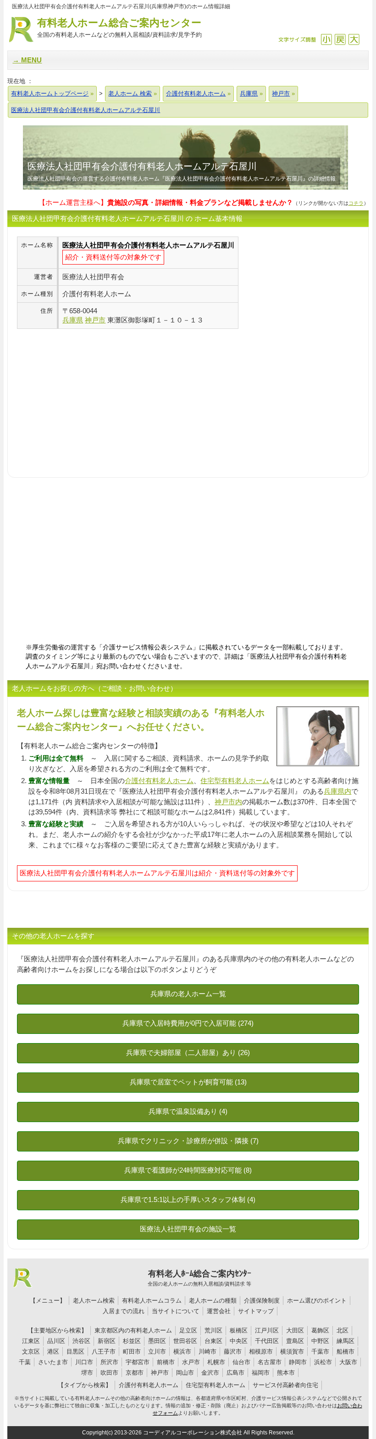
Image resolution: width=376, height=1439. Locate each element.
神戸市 (160, 1372)
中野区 (320, 1340)
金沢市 (210, 1372)
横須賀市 (292, 1351)
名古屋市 (270, 1362)
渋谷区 (81, 1340)
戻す (340, 39)
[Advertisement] (94, 393)
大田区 (295, 1330)
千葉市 (320, 1351)
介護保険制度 (262, 1300)
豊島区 (295, 1340)
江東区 (31, 1340)
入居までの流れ (123, 1311)
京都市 (135, 1372)
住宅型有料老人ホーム (234, 780)
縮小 (326, 39)
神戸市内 (228, 802)
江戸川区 (267, 1330)
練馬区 (345, 1340)
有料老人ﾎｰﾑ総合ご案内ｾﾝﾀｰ (199, 1278)
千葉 (25, 1362)
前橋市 (166, 1362)
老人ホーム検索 (94, 1300)
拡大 (353, 39)
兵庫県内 (337, 791)
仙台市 (241, 1362)
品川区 (56, 1340)
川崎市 (207, 1351)
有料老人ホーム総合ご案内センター (119, 27)
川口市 (84, 1362)
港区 (53, 1351)
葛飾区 (320, 1330)
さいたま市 (53, 1362)
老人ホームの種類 (213, 1300)
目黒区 (75, 1351)
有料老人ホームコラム (152, 1300)
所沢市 (109, 1362)
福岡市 (261, 1372)
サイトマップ (256, 1311)
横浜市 (182, 1351)
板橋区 (239, 1330)
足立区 (188, 1330)
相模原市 (261, 1351)
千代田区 (267, 1340)
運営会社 (219, 1311)
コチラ (356, 203)
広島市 (235, 1372)
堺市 (87, 1372)
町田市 (132, 1351)
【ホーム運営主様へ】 (166, 202)
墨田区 (157, 1340)
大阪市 (348, 1362)
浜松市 (323, 1362)
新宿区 (107, 1340)
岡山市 (185, 1372)
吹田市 (109, 1372)
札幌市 (216, 1362)
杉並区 (132, 1340)
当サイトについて (175, 1311)
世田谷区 (185, 1340)
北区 (342, 1330)
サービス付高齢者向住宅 (285, 1385)
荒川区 (213, 1330)
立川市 (157, 1351)
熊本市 (286, 1372)
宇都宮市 (137, 1362)
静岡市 (298, 1362)
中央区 (239, 1340)
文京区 (31, 1351)
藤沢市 (233, 1351)
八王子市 (104, 1351)
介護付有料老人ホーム (159, 780)
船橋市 (345, 1351)
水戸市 (191, 1362)
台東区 (213, 1340)
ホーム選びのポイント (317, 1300)
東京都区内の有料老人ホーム (133, 1330)
